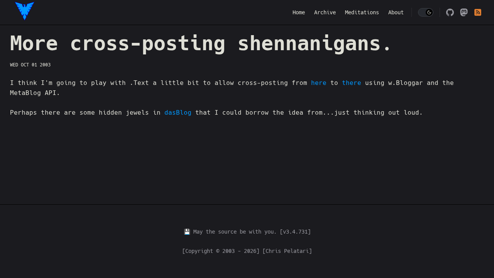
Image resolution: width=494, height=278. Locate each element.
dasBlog (179, 112)
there (351, 82)
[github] (450, 12)
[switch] (425, 12)
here (319, 82)
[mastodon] (464, 12)
